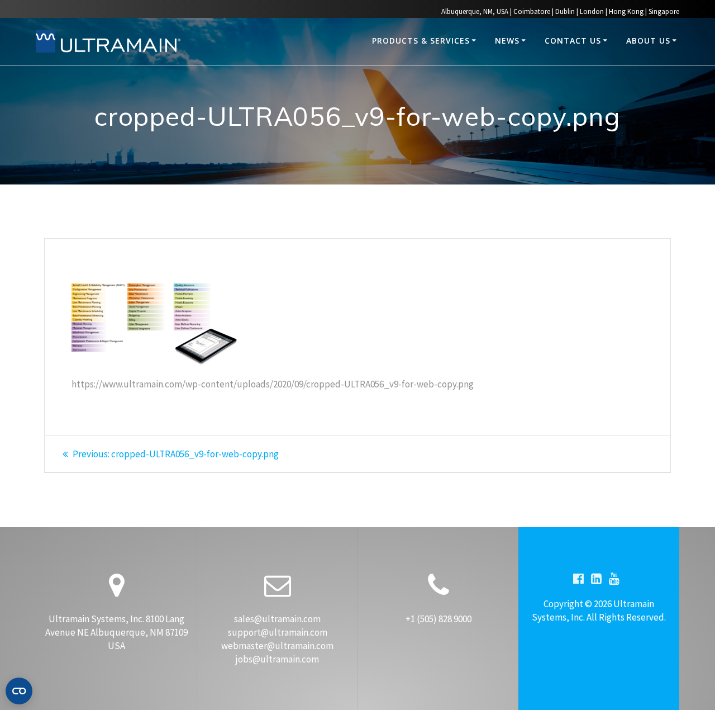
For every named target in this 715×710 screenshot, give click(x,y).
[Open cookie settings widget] (19, 691)
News (507, 40)
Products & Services (421, 40)
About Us (648, 40)
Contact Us (573, 40)
